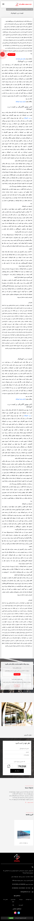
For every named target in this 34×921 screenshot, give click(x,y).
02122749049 (22, 888)
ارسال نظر (17, 771)
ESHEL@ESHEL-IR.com (25, 892)
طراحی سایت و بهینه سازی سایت (20, 918)
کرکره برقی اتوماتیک (20, 59)
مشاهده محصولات (30, 802)
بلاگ (13, 905)
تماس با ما (17, 674)
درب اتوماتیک (28, 899)
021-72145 (11, 54)
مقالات (26, 9)
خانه (31, 9)
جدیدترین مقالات (19, 9)
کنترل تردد (21, 905)
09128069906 (15, 888)
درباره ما (17, 685)
